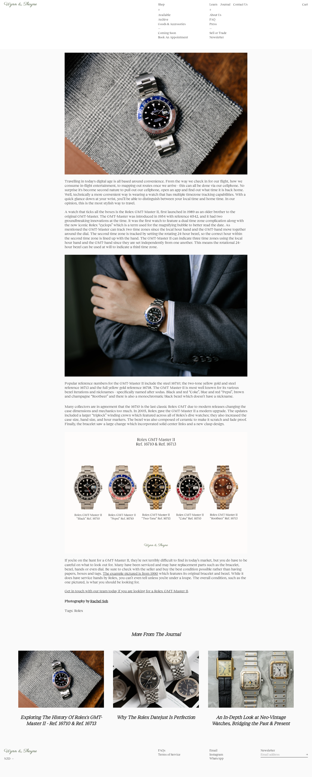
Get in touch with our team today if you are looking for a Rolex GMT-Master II (126, 591)
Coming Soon (167, 33)
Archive (163, 19)
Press (213, 24)
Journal (225, 4)
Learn (213, 4)
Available (164, 15)
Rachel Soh (99, 601)
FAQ (212, 19)
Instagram (216, 754)
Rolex (78, 610)
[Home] (20, 4)
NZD (7, 758)
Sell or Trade (218, 33)
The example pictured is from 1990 (130, 573)
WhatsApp (216, 758)
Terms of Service (169, 754)
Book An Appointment (173, 37)
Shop (161, 4)
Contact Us (240, 4)
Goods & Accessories (172, 24)
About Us (215, 15)
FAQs (161, 750)
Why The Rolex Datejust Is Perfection (156, 717)
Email (213, 750)
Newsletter (216, 37)
